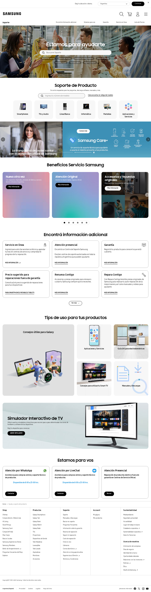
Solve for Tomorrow (129, 535)
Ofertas (5, 515)
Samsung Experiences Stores (12, 542)
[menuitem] (66, 22)
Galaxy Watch (37, 525)
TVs (34, 532)
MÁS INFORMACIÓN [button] (11, 263)
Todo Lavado (36, 549)
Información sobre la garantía (72, 528)
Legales (38, 588)
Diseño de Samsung (129, 570)
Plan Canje (6, 535)
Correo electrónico (69, 549)
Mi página (96, 515)
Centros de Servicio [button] (65, 58)
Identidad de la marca (130, 553)
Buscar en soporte (69, 521)
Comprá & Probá (8, 532)
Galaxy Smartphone (39, 515)
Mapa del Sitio (47, 588)
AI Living (5, 521)
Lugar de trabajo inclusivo (131, 525)
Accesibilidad (127, 521)
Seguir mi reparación (69, 535)
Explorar (5, 555)
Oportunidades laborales (131, 556)
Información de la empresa (132, 546)
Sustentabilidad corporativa (132, 532)
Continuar (138, 3)
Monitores (36, 555)
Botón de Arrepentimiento (11, 549)
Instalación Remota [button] (103, 58)
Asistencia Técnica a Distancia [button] (84, 58)
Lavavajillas (36, 545)
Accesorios (36, 559)
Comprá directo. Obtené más (12, 518)
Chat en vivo (67, 542)
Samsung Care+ (8, 528)
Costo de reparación (69, 539)
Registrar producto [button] (90, 63)
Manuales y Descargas (70, 518)
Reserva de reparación (70, 532)
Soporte (65, 515)
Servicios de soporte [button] (48, 58)
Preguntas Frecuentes (70, 525)
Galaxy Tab (36, 518)
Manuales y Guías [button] (60, 63)
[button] (3, 139)
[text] (22, 109)
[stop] (94, 152)
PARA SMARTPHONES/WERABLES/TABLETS (19, 293)
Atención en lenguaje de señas (73, 552)
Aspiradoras (36, 552)
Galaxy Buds (37, 528)
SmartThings (7, 525)
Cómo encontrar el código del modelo (100, 95)
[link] (75, 139)
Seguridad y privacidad (130, 518)
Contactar (11, 493)
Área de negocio (128, 549)
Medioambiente (128, 515)
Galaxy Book (37, 521)
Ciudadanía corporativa (130, 528)
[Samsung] (11, 14)
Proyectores (37, 535)
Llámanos (66, 545)
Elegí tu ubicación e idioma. (83, 4)
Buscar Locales (7, 539)
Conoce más (83, 131)
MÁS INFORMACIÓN (61, 263)
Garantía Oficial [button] (75, 63)
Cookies (30, 588)
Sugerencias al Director (70, 555)
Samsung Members (9, 545)
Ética (125, 566)
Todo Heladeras (37, 542)
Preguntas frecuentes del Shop (12, 552)
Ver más (74, 303)
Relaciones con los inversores (133, 560)
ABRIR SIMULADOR (16, 433)
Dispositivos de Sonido (40, 539)
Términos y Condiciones (70, 559)
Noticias (126, 563)
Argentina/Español (8, 588)
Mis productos (97, 518)
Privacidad (22, 588)
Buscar (109, 493)
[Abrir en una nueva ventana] (135, 588)
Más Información (14, 187)
